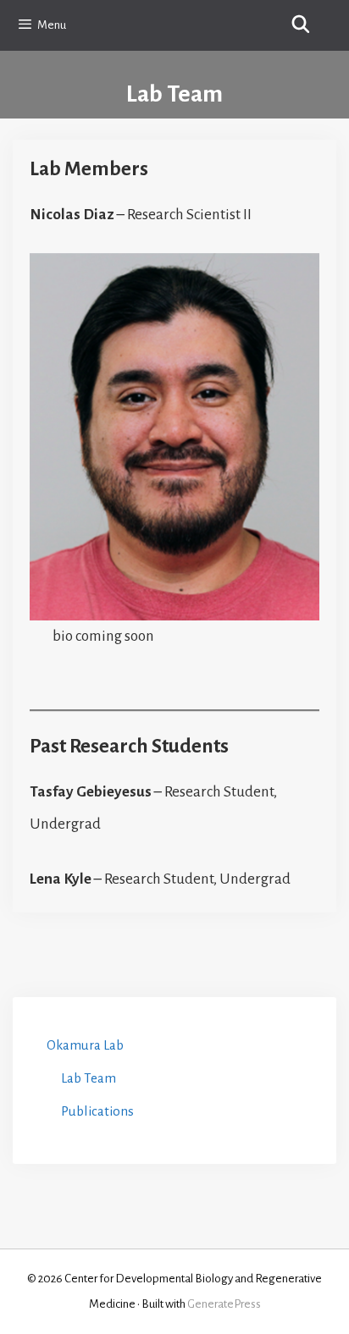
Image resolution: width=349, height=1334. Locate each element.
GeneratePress (224, 1304)
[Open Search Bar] (300, 25)
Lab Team (88, 1078)
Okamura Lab (85, 1045)
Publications (97, 1111)
